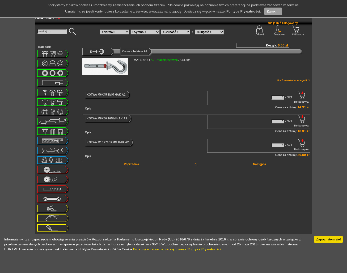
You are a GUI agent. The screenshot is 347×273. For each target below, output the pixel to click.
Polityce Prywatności (243, 11)
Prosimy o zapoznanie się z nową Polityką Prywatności (177, 249)
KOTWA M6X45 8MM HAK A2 (106, 94)
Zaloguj (260, 34)
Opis (88, 108)
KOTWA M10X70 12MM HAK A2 (108, 142)
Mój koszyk (298, 34)
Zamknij (273, 11)
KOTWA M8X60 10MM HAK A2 (107, 118)
